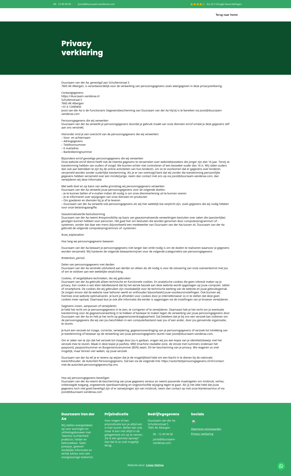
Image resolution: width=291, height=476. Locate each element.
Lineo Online (155, 465)
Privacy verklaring (202, 434)
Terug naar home (227, 14)
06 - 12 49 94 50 (62, 4)
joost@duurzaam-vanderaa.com (96, 4)
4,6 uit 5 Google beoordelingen (224, 4)
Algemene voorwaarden (206, 429)
